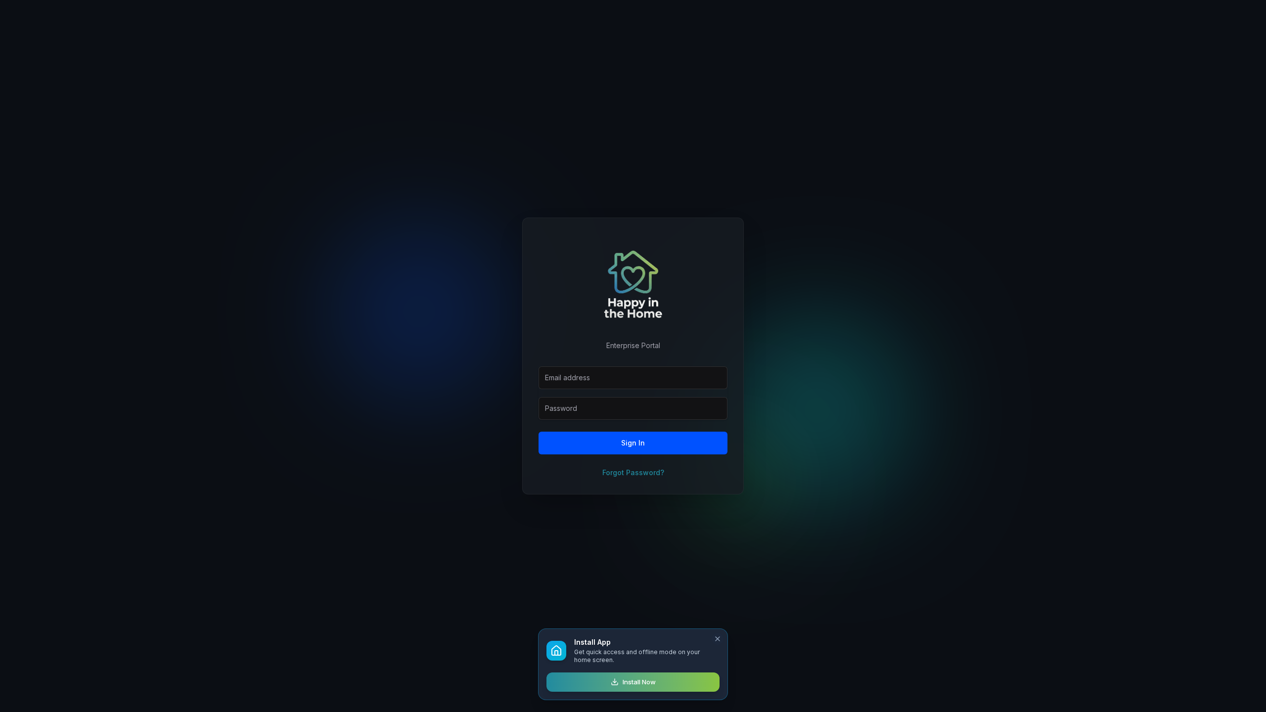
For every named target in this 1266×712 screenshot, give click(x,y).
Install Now (639, 682)
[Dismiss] (717, 639)
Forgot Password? (633, 472)
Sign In (633, 443)
